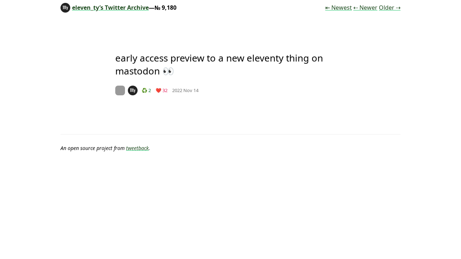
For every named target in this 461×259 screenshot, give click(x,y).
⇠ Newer (365, 8)
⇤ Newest (338, 8)
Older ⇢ (389, 8)
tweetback (137, 148)
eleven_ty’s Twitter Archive (110, 8)
